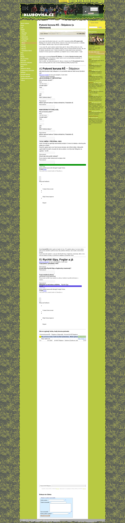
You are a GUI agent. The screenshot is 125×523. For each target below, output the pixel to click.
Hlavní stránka (25, 23)
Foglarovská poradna (27, 78)
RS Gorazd (39, 520)
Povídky (24, 46)
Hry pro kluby (24, 58)
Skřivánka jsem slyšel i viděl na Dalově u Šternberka (95, 67)
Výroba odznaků (25, 76)
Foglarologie (25, 39)
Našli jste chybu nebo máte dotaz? (51, 520)
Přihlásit (23, 72)
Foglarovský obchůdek (27, 70)
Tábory (23, 80)
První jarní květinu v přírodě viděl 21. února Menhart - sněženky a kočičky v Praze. (96, 86)
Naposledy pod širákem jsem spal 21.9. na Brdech (96, 113)
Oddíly (22, 56)
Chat (22, 52)
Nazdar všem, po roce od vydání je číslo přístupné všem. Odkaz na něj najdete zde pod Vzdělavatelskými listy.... (96, 121)
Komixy (24, 44)
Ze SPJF (24, 35)
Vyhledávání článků (27, 50)
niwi (34, 520)
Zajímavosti (25, 37)
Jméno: (87, 8)
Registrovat (94, 11)
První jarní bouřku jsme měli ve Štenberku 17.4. (96, 61)
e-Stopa (73, 1)
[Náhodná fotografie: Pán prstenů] (96, 45)
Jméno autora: (44, 500)
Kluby (22, 25)
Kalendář (23, 60)
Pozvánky (24, 41)
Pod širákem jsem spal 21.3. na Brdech (95, 72)
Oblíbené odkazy (25, 68)
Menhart (57, 488)
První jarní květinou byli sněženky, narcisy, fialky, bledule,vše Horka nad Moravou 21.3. (96, 78)
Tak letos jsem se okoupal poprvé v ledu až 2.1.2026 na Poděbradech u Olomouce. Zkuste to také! (95, 98)
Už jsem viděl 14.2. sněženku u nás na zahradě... (96, 92)
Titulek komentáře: (45, 502)
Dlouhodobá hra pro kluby (98, 2)
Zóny (22, 54)
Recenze (24, 48)
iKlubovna (63, 1)
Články (23, 29)
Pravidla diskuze (25, 74)
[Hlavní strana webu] (62, 11)
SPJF (80, 1)
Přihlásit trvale (89, 11)
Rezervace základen (26, 62)
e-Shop (87, 1)
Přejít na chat (100, 53)
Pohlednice (24, 64)
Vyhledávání (92, 25)
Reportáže (24, 33)
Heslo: (87, 10)
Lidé (22, 27)
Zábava (23, 42)
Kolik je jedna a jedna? (46, 513)
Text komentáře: (44, 511)
